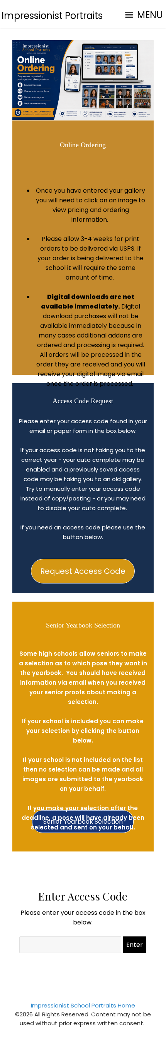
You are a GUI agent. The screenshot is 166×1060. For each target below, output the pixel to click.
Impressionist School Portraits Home (83, 1005)
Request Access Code (82, 571)
